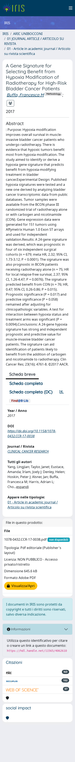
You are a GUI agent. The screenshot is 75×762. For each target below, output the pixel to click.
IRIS (5, 33)
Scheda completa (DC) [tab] (30, 391)
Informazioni (20, 629)
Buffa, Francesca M (25, 94)
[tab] (61, 392)
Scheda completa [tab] (26, 383)
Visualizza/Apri (22, 586)
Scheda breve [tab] (22, 374)
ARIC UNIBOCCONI (27, 33)
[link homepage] (15, 8)
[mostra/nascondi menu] (70, 8)
